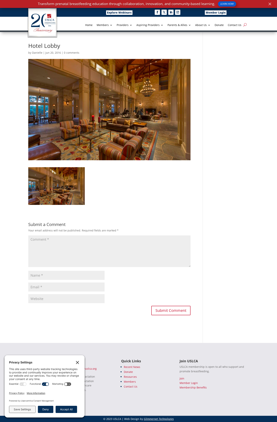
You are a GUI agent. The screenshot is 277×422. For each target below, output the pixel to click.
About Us (201, 25)
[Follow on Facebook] (157, 12)
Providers (123, 25)
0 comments (71, 52)
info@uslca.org (87, 368)
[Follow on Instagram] (177, 12)
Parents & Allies (177, 25)
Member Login (216, 12)
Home (89, 25)
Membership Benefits (193, 387)
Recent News (132, 367)
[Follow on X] (164, 12)
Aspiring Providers (148, 25)
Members (103, 25)
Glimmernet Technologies (159, 419)
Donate (219, 25)
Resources (130, 377)
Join (182, 378)
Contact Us (234, 25)
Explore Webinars (119, 12)
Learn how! (227, 3)
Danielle (37, 52)
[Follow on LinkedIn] (171, 12)
